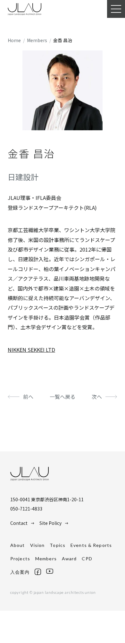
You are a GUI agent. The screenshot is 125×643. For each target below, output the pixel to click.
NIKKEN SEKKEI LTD (31, 349)
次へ (97, 396)
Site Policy (50, 523)
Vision (37, 545)
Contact (19, 523)
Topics (57, 545)
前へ (28, 396)
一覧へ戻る (62, 396)
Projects (20, 558)
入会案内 (19, 572)
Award (69, 558)
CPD (87, 558)
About (17, 545)
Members (46, 558)
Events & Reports (91, 545)
